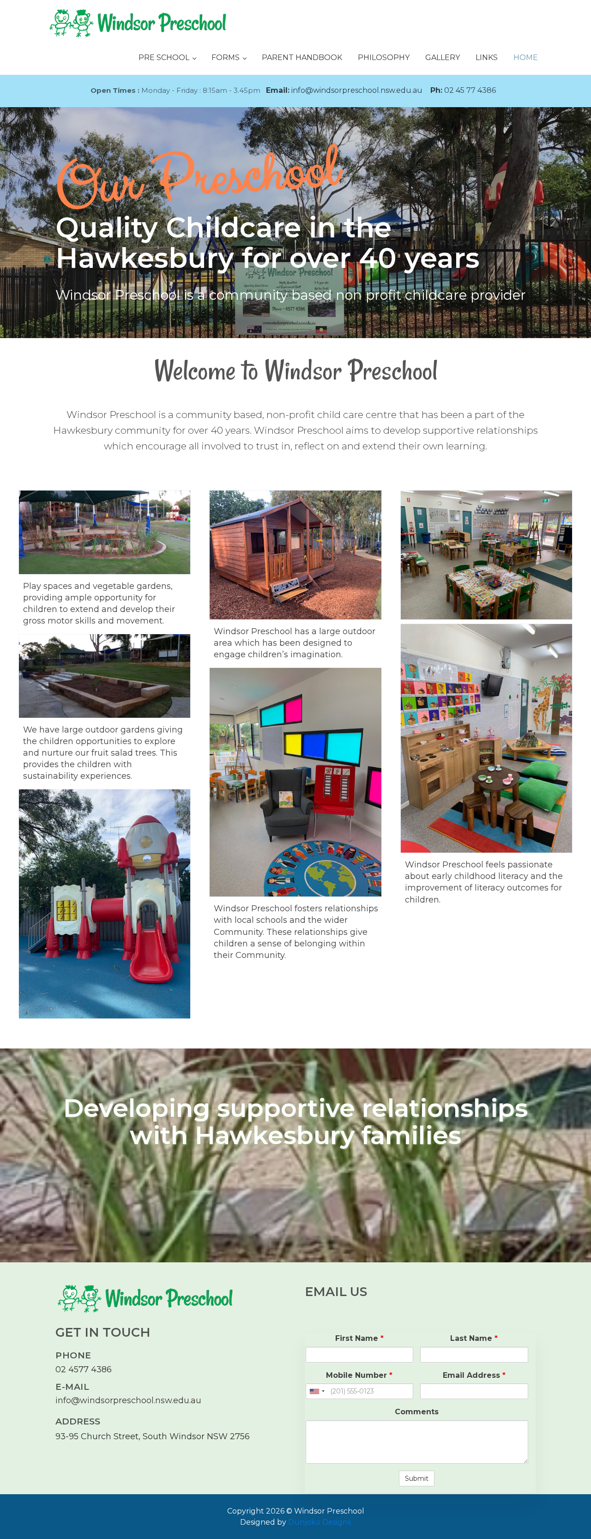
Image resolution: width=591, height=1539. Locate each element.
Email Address (474, 1375)
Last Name (474, 1338)
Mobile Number (359, 1375)
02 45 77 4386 (463, 90)
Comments (417, 1411)
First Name (359, 1338)
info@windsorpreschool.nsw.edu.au (344, 90)
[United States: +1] (316, 1391)
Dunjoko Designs (319, 1522)
